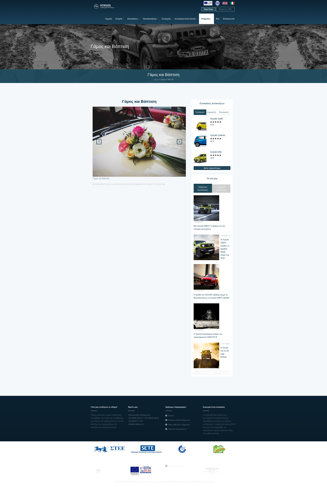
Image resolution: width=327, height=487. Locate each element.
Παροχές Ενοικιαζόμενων (179, 420)
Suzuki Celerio (217, 135)
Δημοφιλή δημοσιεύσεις (221, 188)
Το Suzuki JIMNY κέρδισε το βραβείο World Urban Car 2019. (224, 249)
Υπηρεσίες (206, 19)
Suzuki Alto (216, 152)
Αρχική (108, 19)
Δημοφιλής (211, 112)
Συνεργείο (166, 19)
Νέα (217, 19)
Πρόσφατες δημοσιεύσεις (203, 188)
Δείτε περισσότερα (212, 168)
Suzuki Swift (216, 118)
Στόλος (171, 415)
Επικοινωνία (228, 19)
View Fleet (208, 9)
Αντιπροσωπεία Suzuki (185, 19)
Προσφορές (200, 112)
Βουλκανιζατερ (149, 19)
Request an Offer (225, 9)
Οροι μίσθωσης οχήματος (179, 424)
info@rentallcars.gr (136, 424)
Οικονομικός (224, 112)
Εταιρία (118, 19)
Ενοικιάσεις (132, 19)
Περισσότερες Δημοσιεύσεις (212, 373)
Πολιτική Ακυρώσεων (177, 429)
